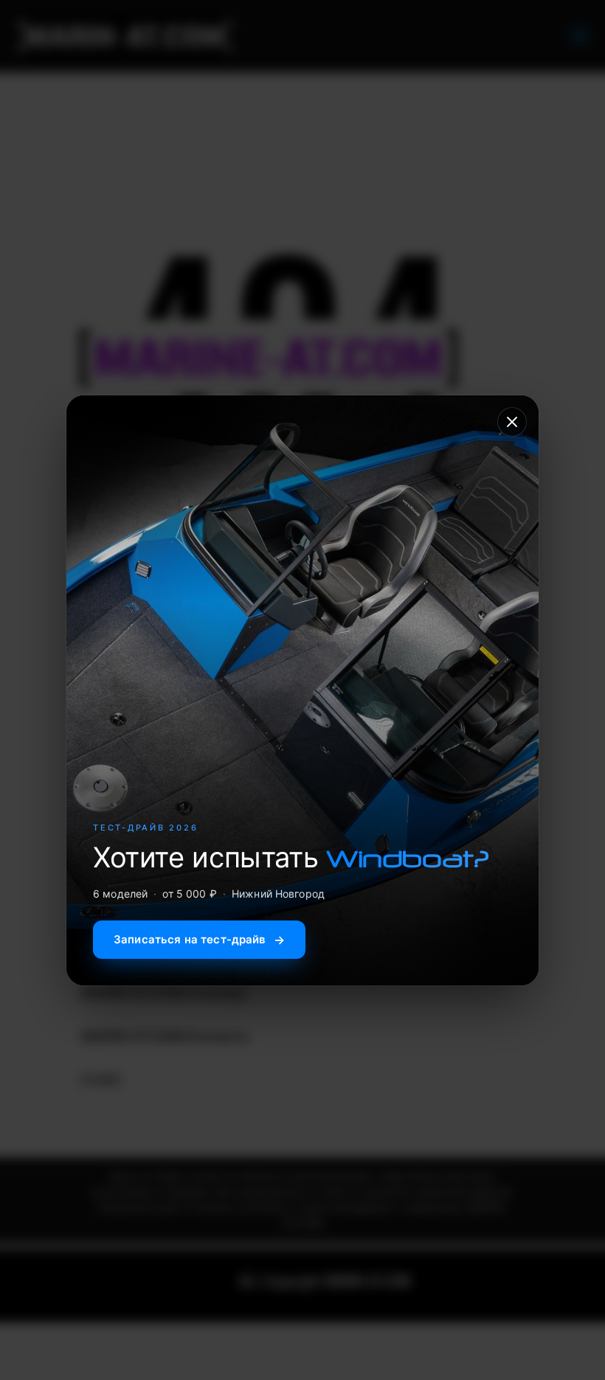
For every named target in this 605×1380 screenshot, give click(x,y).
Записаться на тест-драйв (199, 939)
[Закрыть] (512, 422)
